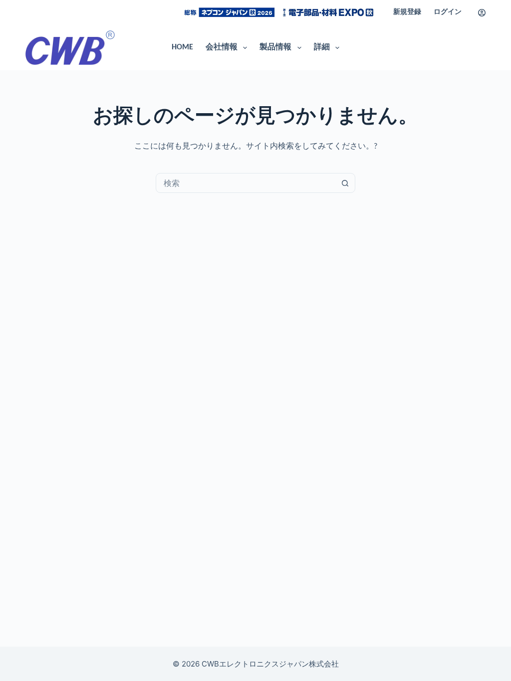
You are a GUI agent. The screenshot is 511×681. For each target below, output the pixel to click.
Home (182, 47)
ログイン (448, 12)
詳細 (322, 47)
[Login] (482, 12)
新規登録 (407, 12)
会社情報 (222, 47)
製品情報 (275, 47)
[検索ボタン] (345, 183)
